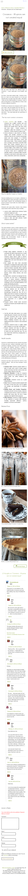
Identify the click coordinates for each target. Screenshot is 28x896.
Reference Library (9, 7)
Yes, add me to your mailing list (8, 850)
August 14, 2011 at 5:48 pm (13, 586)
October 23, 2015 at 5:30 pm (15, 646)
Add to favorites (8, 52)
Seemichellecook (14, 582)
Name (3, 831)
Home (2, 7)
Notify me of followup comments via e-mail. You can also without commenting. (13, 854)
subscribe (6, 855)
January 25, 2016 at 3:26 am (14, 711)
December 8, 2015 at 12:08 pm (14, 663)
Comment (4, 816)
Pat (10, 620)
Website (3, 843)
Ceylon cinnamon (8, 121)
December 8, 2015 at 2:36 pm (15, 691)
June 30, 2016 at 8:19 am (14, 781)
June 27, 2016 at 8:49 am (13, 762)
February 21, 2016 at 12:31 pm (15, 729)
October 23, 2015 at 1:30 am (14, 624)
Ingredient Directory (19, 7)
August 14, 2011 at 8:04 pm (14, 605)
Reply (9, 596)
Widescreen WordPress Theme (8, 867)
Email (3, 837)
